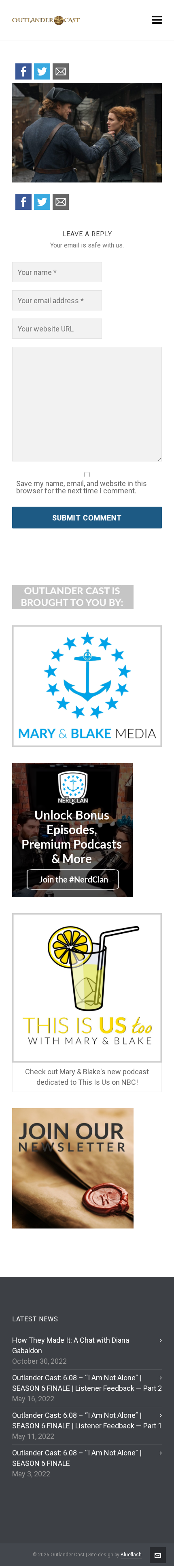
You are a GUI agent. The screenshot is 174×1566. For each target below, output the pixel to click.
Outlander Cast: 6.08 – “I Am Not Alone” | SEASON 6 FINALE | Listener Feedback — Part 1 (87, 1420)
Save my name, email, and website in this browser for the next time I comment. (81, 487)
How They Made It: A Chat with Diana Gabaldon (70, 1345)
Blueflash (131, 1555)
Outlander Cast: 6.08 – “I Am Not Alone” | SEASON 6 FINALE (77, 1458)
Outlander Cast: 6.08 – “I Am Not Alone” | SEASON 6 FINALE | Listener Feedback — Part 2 (87, 1382)
